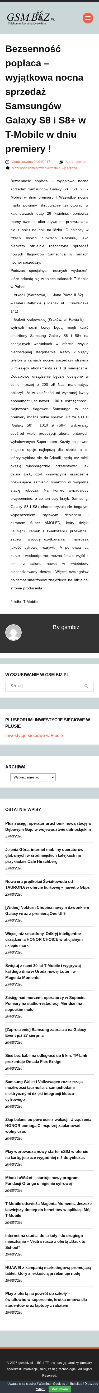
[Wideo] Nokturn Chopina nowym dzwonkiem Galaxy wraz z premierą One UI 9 (47, 910)
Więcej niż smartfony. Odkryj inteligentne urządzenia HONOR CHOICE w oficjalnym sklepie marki (44, 939)
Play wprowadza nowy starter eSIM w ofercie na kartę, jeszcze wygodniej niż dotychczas (46, 1154)
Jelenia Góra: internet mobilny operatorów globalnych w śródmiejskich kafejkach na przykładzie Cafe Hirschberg (44, 855)
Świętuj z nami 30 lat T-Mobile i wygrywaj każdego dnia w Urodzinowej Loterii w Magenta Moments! (43, 971)
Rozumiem (60, 1389)
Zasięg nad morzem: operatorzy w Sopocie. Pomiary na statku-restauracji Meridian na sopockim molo (45, 1003)
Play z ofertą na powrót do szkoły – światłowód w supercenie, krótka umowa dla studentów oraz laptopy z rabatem (46, 1299)
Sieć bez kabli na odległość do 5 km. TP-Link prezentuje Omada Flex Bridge (46, 1058)
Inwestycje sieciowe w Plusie (34, 735)
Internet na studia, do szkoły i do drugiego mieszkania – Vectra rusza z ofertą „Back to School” (45, 1241)
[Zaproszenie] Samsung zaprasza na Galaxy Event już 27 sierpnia (45, 1032)
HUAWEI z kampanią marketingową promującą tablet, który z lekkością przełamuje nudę (48, 1270)
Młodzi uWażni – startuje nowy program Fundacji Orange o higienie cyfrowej (41, 1180)
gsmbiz (81, 162)
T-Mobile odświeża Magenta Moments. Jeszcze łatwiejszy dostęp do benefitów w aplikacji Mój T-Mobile (48, 1209)
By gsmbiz (66, 627)
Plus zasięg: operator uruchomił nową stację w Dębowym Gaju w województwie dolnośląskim (48, 826)
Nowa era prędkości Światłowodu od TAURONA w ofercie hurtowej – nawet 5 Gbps (47, 884)
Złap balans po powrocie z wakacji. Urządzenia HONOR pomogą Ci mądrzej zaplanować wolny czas (48, 1125)
